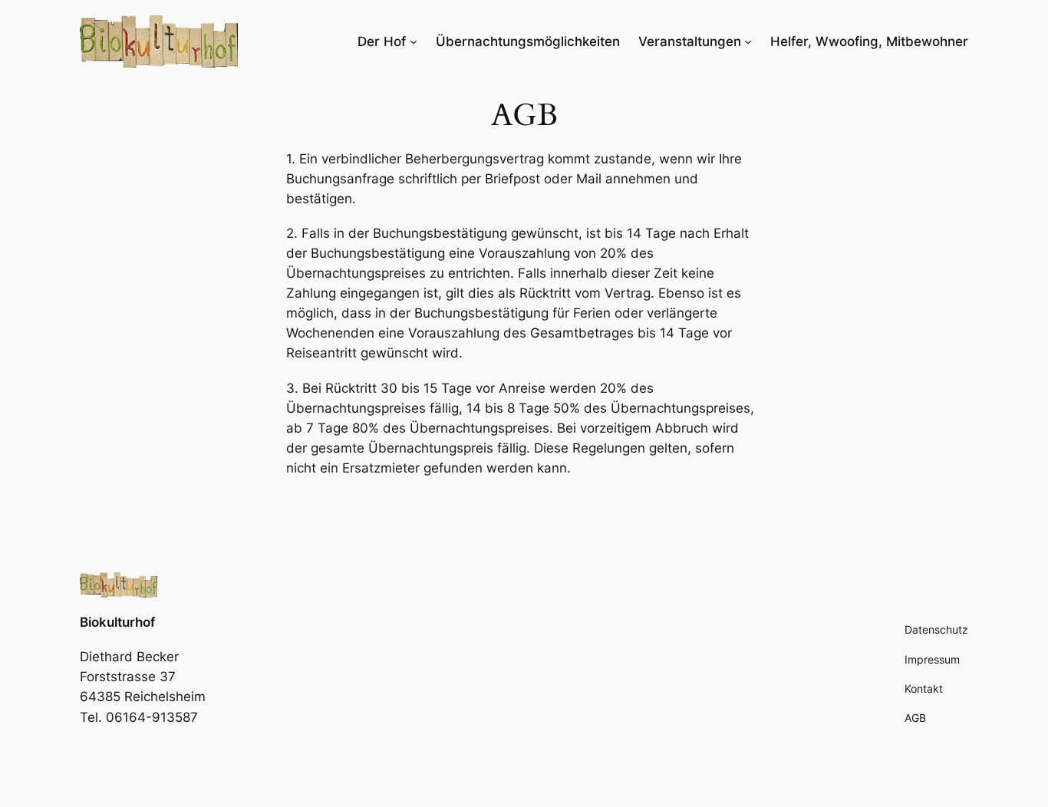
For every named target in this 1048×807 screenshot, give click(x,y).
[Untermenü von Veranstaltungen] (748, 41)
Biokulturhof (117, 622)
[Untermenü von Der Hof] (413, 41)
